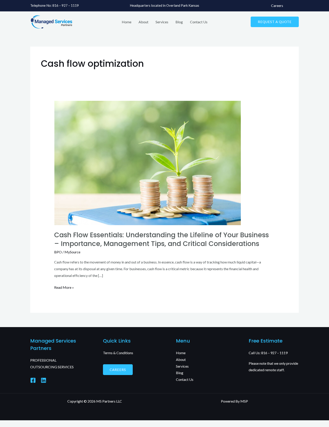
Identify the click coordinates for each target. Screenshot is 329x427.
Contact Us (198, 22)
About (143, 22)
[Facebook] (33, 380)
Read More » (64, 286)
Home (126, 22)
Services (162, 22)
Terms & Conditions (118, 353)
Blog (179, 22)
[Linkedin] (43, 380)
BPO (58, 252)
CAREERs (118, 370)
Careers (277, 5)
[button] (275, 22)
